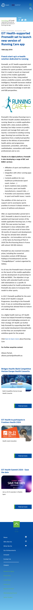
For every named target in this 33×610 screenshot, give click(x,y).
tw (22, 20)
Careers (6, 565)
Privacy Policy (7, 576)
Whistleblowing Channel (10, 593)
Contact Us (7, 559)
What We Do (8, 546)
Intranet (6, 555)
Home (3, 20)
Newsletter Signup (9, 571)
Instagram (26, 541)
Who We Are (8, 542)
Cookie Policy (7, 580)
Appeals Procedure (9, 589)
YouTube (26, 545)
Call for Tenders (8, 597)
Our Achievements (10, 550)
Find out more (22, 406)
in (25, 20)
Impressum (7, 584)
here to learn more (12, 339)
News (6, 20)
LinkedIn (26, 537)
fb (19, 20)
